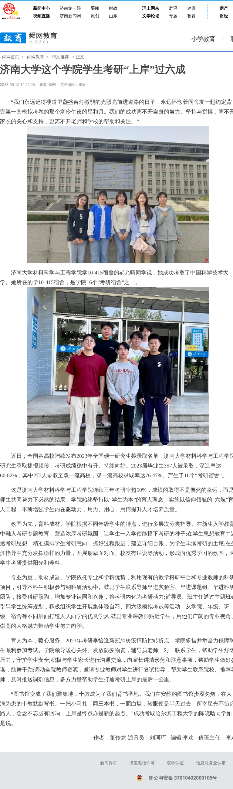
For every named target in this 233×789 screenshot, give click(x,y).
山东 (113, 16)
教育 (191, 16)
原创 (95, 16)
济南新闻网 (70, 16)
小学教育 (203, 39)
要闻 (95, 8)
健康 (191, 8)
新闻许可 (108, 763)
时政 (113, 8)
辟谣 (173, 8)
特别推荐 (60, 57)
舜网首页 (10, 57)
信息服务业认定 (211, 763)
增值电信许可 (142, 763)
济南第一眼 (70, 8)
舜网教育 (35, 57)
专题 (173, 16)
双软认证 (175, 763)
